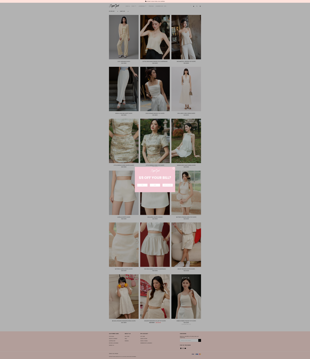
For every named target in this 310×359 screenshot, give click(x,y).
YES (142, 185)
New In (128, 6)
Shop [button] (133, 6)
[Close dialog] (173, 168)
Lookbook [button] (142, 6)
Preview (151, 6)
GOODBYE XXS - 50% (161, 6)
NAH (155, 185)
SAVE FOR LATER (167, 185)
